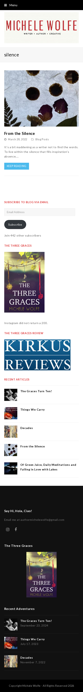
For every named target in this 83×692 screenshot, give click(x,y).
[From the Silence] (41, 124)
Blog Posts (42, 139)
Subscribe (15, 224)
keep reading (16, 166)
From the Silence (19, 133)
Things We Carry (32, 409)
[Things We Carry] (10, 413)
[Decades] (10, 432)
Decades (26, 428)
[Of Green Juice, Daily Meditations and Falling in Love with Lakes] (10, 468)
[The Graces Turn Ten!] (10, 395)
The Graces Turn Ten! (36, 391)
